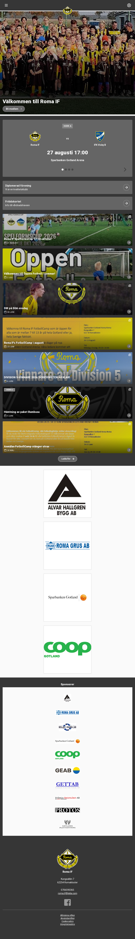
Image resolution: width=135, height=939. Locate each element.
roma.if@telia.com (67, 893)
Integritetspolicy (67, 924)
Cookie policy (68, 921)
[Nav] (6, 5)
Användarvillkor (68, 918)
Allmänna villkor (67, 915)
